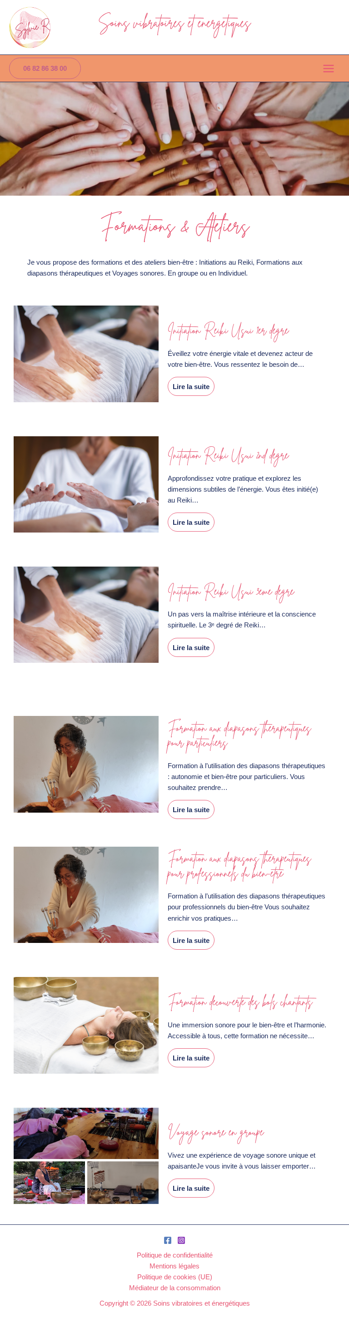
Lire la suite (191, 386)
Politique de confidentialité (175, 1254)
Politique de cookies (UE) (174, 1276)
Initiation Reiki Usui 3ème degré (231, 591)
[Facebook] (168, 1240)
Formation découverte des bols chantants (240, 1001)
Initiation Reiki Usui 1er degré (228, 330)
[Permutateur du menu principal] (328, 68)
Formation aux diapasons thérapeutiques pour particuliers (239, 735)
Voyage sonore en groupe (216, 1131)
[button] (45, 68)
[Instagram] (181, 1240)
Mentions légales (174, 1265)
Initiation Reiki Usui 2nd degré (228, 455)
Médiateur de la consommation (174, 1287)
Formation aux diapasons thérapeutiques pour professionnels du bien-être (239, 865)
